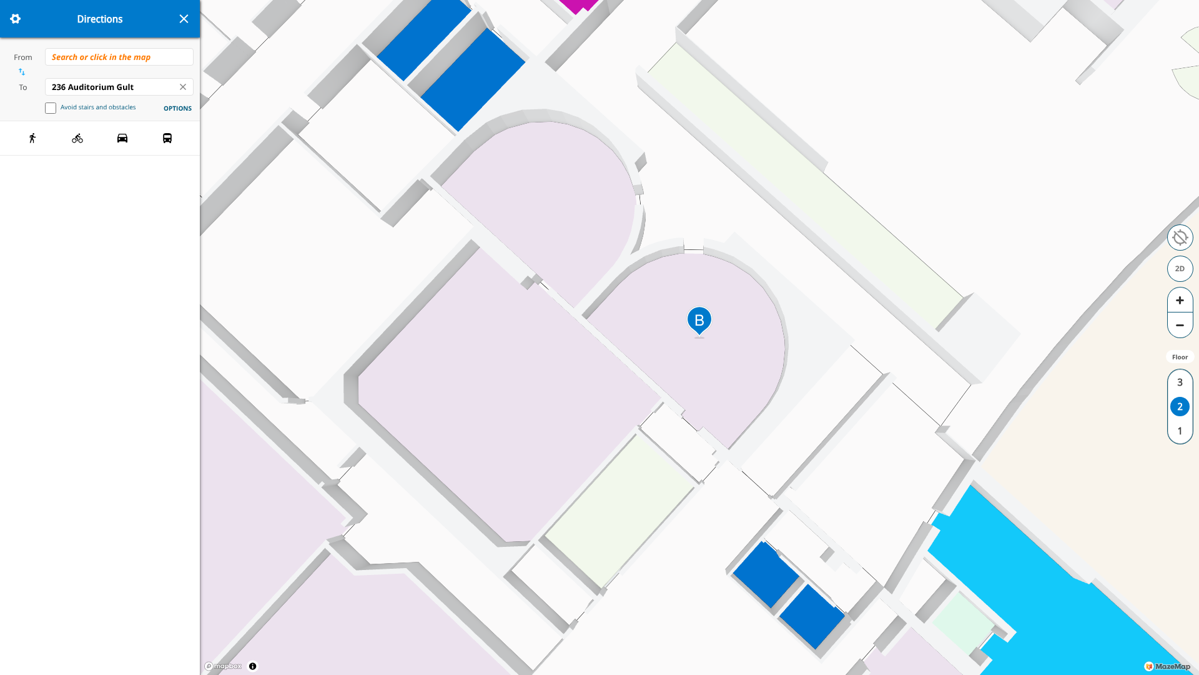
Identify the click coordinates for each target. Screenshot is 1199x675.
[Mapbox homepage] (223, 666)
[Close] (183, 19)
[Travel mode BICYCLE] (77, 138)
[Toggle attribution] (253, 666)
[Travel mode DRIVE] (122, 138)
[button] (1180, 237)
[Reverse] (21, 72)
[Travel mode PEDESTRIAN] (32, 138)
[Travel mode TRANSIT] (167, 138)
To (23, 87)
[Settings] (15, 19)
